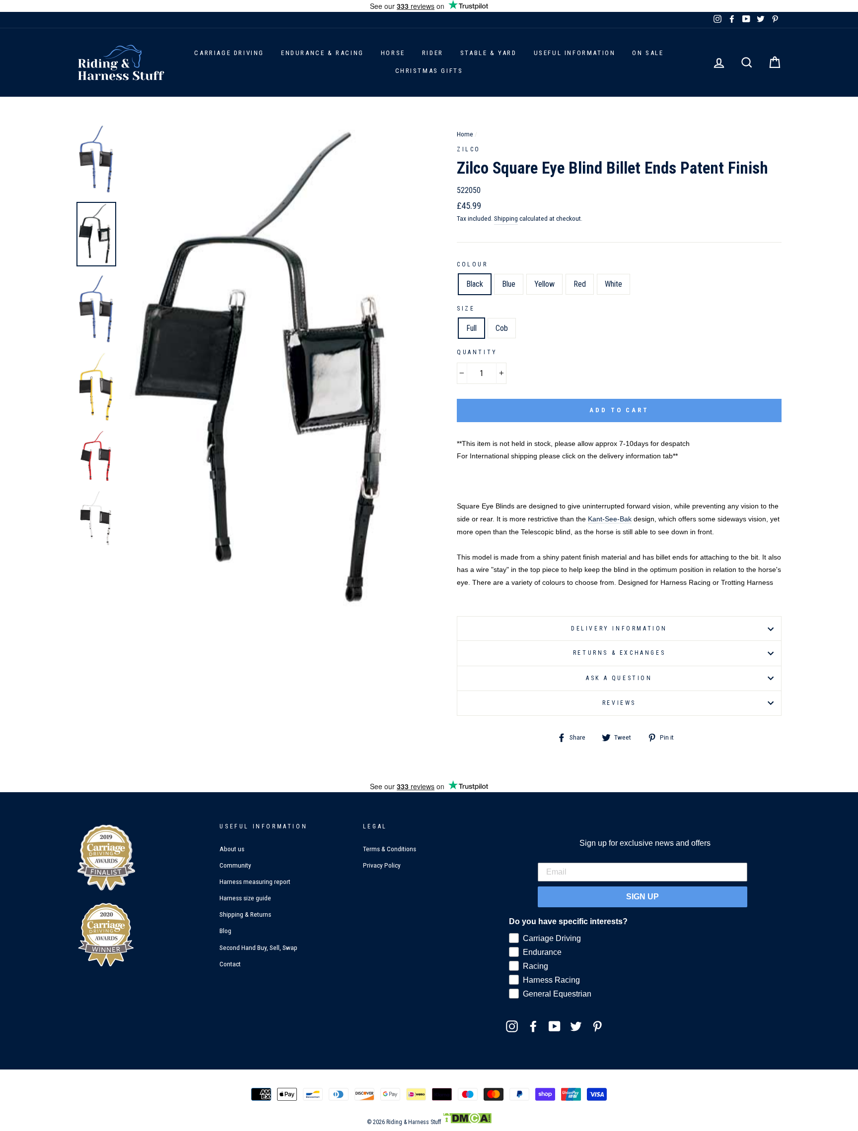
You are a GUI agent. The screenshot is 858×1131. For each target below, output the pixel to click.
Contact (230, 964)
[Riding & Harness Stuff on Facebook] (533, 1025)
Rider (432, 53)
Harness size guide (245, 898)
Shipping (506, 218)
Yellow (544, 284)
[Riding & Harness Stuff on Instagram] (512, 1025)
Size (466, 308)
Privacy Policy (382, 865)
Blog (225, 931)
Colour (472, 264)
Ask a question (619, 678)
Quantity (477, 352)
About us (231, 849)
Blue (508, 284)
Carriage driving (229, 53)
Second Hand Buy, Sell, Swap (258, 947)
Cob (502, 328)
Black (474, 284)
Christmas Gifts (429, 70)
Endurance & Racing (322, 53)
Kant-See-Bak (610, 519)
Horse (393, 53)
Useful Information (575, 53)
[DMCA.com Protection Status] (467, 1122)
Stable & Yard (488, 53)
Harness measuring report (254, 881)
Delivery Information (619, 628)
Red (579, 284)
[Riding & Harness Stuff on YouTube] (555, 1025)
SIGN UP (642, 896)
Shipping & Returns (245, 914)
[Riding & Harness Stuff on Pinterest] (597, 1025)
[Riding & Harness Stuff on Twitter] (576, 1025)
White (613, 284)
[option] (274, 372)
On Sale (647, 53)
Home (465, 134)
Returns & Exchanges (619, 652)
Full (471, 328)
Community (235, 865)
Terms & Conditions (389, 849)
